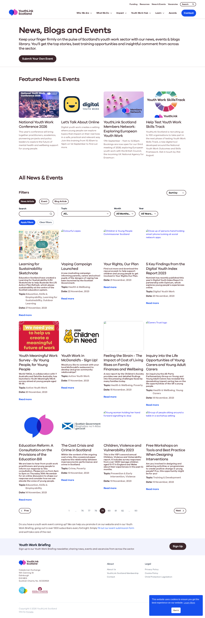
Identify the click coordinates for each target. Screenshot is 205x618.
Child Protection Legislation (158, 577)
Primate (29, 612)
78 (96, 510)
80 (109, 510)
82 (122, 510)
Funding (134, 4)
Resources (144, 4)
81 (116, 510)
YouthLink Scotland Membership (122, 573)
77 (89, 510)
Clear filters (45, 222)
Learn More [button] (189, 603)
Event (44, 201)
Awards (173, 13)
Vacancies (173, 4)
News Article (27, 201)
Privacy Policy (152, 569)
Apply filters (27, 222)
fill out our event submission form (116, 528)
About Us (111, 569)
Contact (111, 577)
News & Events (159, 4)
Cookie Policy (151, 573)
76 (82, 510)
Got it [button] (176, 610)
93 (136, 510)
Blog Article (61, 201)
